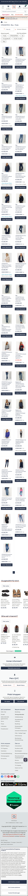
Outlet (16, 770)
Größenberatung (19, 717)
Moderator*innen (19, 762)
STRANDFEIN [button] (14, 35)
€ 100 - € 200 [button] (18, 38)
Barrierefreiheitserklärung (21, 753)
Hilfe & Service (18, 735)
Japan (21, 822)
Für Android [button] (20, 701)
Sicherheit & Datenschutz (21, 730)
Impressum (22, 836)
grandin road (3, 844)
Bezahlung (17, 723)
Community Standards (9, 836)
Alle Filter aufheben (21, 33)
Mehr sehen (6, 586)
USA (7, 822)
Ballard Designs (7, 842)
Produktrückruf (4, 728)
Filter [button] (8, 29)
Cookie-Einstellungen (14, 893)
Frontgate (13, 842)
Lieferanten (3, 726)
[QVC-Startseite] (1, 22)
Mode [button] (4, 35)
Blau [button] (4, 41)
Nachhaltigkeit (18, 751)
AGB (4, 834)
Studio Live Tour (19, 767)
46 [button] (22, 35)
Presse (2, 723)
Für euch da (3, 758)
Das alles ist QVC (19, 748)
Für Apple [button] (7, 701)
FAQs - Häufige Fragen (20, 733)
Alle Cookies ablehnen (14, 887)
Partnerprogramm (5, 756)
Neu (12, 14)
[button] (3, 7)
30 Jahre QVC (19, 14)
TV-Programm (4, 748)
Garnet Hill (19, 842)
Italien (17, 822)
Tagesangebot (5, 14)
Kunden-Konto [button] (7, 685)
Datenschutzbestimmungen (15, 834)
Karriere (17, 760)
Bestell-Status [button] (21, 685)
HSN (2, 842)
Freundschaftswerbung (6, 753)
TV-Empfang (18, 765)
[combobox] (12, 11)
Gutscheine (3, 751)
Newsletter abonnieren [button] (14, 668)
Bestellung (17, 712)
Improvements (10, 844)
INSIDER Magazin (5, 745)
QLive (2, 721)
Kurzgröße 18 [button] (6, 38)
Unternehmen (18, 745)
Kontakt (3, 714)
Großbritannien (12, 822)
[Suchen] (25, 11)
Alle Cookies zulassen (14, 882)
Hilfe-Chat (3, 712)
